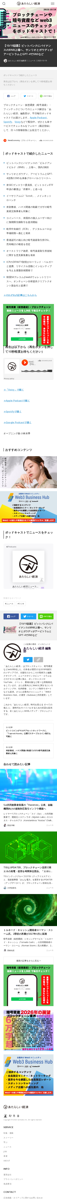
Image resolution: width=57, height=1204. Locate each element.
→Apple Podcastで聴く (17, 400)
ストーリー (8, 1137)
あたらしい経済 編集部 (37, 650)
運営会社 (7, 1174)
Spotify (8, 121)
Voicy (18, 121)
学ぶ (5, 1142)
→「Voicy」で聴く (14, 389)
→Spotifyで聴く (13, 411)
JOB (5, 1151)
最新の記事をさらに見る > (28, 960)
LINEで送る (47, 96)
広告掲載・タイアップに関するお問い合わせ (23, 1197)
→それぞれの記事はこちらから (20, 295)
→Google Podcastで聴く (18, 422)
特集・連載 (8, 1133)
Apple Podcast (38, 117)
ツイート (30, 96)
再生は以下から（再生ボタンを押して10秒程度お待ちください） (28, 83)
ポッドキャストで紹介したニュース (20, 75)
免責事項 (7, 1183)
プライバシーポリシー (13, 1179)
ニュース (31, 61)
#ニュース (9, 603)
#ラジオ (21, 603)
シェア (13, 96)
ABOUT (7, 1160)
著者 (5, 1156)
